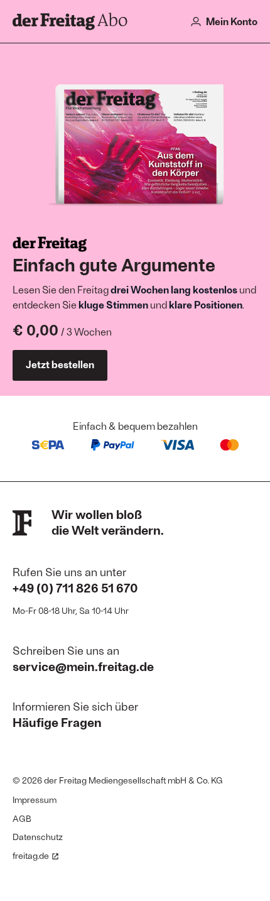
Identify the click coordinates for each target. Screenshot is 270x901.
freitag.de (31, 855)
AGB (22, 818)
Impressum (35, 799)
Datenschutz (38, 836)
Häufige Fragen (57, 721)
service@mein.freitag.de (83, 666)
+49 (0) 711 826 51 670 (75, 587)
